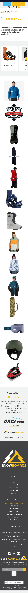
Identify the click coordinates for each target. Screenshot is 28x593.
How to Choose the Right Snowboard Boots (14, 535)
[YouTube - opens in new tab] (18, 553)
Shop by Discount (14, 156)
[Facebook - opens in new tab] (9, 553)
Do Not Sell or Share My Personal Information (14, 586)
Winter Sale (14, 200)
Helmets (14, 351)
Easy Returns (14, 490)
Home (2, 17)
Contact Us (14, 505)
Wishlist (14, 493)
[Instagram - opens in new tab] (14, 553)
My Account (14, 482)
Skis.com (7, 4)
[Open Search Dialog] (9, 7)
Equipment (14, 221)
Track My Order (14, 485)
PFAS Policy (10, 588)
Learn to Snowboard (14, 113)
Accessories (14, 372)
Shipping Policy (14, 508)
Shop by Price (14, 178)
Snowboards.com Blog (14, 544)
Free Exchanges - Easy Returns (14, 1)
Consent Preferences (14, 579)
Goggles (14, 329)
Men (14, 243)
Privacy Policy (6, 585)
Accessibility (17, 588)
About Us (14, 546)
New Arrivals (14, 135)
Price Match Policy (14, 517)
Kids (14, 286)
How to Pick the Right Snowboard (14, 532)
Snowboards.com (18, 4)
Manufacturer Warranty (14, 514)
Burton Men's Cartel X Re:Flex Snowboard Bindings (9, 64)
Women (14, 264)
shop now (9, 69)
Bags (14, 308)
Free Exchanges (14, 487)
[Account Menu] (12, 7)
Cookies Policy (14, 585)
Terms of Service (22, 587)
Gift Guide (14, 92)
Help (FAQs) (14, 520)
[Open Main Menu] (23, 11)
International (14, 511)
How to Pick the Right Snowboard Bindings (14, 540)
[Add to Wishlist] (15, 48)
